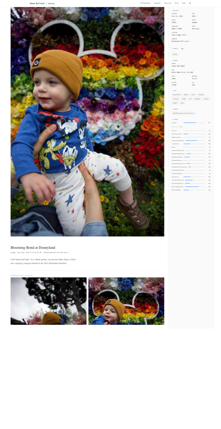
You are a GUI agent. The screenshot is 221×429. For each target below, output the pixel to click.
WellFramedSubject (177, 186)
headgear (197, 98)
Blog (176, 3)
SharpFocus (175, 176)
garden (184, 98)
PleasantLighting (177, 157)
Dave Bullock (42, 3)
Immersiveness (176, 137)
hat (190, 98)
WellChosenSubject (177, 183)
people (175, 103)
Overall (174, 122)
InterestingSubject (178, 140)
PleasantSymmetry (177, 173)
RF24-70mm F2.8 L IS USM (182, 72)
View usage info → (179, 35)
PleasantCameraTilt (178, 150)
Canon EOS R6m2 (178, 66)
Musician (168, 3)
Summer (195, 22)
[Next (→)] (149, 124)
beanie (186, 94)
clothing (201, 94)
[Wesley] (48, 158)
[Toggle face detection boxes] (182, 48)
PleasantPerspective (178, 163)
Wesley (175, 54)
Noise (173, 147)
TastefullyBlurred (177, 180)
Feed (183, 3)
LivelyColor (175, 143)
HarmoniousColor (177, 134)
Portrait (195, 29)
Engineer (157, 3)
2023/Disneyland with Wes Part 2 (56, 252)
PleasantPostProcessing (179, 167)
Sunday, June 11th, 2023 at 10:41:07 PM (26, 252)
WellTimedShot (176, 190)
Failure (174, 130)
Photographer (146, 3)
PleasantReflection (178, 170)
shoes (182, 103)
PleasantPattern (177, 160)
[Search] (190, 3)
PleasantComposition (178, 153)
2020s (174, 22)
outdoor (206, 98)
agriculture (177, 94)
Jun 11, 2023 (177, 16)
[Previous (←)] (26, 124)
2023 (194, 16)
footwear (176, 98)
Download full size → (181, 41)
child (193, 94)
